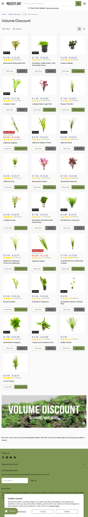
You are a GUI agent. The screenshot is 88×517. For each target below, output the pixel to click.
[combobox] (49, 3)
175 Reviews (47, 217)
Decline (67, 511)
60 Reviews (17, 178)
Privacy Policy (54, 506)
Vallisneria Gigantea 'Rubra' (41, 143)
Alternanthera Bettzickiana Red (14, 63)
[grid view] (79, 29)
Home (4, 14)
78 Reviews (17, 139)
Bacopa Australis (9, 302)
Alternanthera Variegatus (11, 342)
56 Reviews (46, 298)
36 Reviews (17, 298)
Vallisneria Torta (8, 181)
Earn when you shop (52, 8)
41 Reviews (17, 339)
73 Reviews (17, 378)
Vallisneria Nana (66, 143)
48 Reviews (46, 178)
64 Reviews (74, 217)
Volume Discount (14, 14)
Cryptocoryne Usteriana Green (43, 342)
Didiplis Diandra (66, 342)
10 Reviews (17, 100)
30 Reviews (17, 60)
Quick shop (9, 71)
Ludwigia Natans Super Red (42, 104)
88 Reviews (74, 139)
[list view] (84, 29)
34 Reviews (74, 339)
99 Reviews (74, 178)
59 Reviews (74, 60)
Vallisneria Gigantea (10, 143)
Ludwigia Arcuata (9, 220)
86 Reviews (74, 298)
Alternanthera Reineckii (69, 181)
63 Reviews (46, 139)
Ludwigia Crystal (9, 104)
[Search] (78, 3)
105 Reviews (18, 217)
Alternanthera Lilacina (39, 181)
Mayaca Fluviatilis (67, 104)
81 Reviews (17, 257)
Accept (42, 511)
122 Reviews (47, 257)
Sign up (34, 480)
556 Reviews (47, 100)
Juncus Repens (8, 381)
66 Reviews (74, 100)
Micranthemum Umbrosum (70, 220)
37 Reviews (46, 339)
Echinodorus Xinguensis (40, 302)
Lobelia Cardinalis (67, 63)
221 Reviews (47, 60)
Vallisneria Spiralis (38, 261)
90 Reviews (74, 257)
